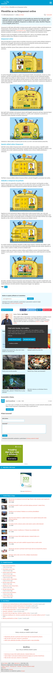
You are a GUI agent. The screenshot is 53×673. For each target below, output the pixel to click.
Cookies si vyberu (13, 343)
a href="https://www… (8, 595)
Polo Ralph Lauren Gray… (9, 569)
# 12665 (50, 401)
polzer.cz (38, 321)
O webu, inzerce (5, 666)
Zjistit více (10, 335)
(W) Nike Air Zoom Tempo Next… (11, 585)
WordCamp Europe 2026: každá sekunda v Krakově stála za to (19, 654)
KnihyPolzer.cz (27, 491)
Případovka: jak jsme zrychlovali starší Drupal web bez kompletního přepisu (23, 636)
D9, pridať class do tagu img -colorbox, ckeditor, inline (16, 613)
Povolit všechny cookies (14, 339)
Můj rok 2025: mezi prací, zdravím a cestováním (16, 638)
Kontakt (19, 666)
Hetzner (11, 669)
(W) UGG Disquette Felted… (9, 575)
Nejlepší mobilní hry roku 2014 (35, 350)
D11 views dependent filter (9, 609)
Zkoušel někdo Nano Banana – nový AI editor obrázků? (16, 607)
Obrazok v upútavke (8, 611)
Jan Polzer (21, 14)
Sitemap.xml (13, 666)
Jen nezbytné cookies (29, 339)
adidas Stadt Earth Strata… (9, 572)
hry (6, 287)
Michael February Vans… (9, 589)
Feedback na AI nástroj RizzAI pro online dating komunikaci (17, 604)
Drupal (26, 630)
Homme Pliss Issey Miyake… (10, 592)
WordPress (26, 647)
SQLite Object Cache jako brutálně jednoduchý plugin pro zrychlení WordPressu (24, 655)
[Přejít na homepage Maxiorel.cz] (5, 2)
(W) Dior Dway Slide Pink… (9, 582)
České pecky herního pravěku (9, 371)
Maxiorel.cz (17, 663)
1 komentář (49, 14)
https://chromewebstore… (9, 565)
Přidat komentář (8, 309)
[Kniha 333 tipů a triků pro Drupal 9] (26, 480)
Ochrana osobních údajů (17, 303)
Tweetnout (31, 309)
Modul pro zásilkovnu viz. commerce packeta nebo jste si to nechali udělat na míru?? (24, 615)
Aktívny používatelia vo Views (10, 618)
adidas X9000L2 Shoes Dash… (10, 579)
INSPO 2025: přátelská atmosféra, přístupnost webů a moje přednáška (21, 640)
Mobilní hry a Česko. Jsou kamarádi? (36, 371)
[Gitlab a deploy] (12, 462)
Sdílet (23, 309)
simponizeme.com (21, 30)
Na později (48, 309)
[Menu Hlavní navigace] (50, 2)
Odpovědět (10, 409)
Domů (2, 7)
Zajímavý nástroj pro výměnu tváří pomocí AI (14, 606)
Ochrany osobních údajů (33, 438)
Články (6, 7)
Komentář (4, 423)
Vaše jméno (5, 418)
